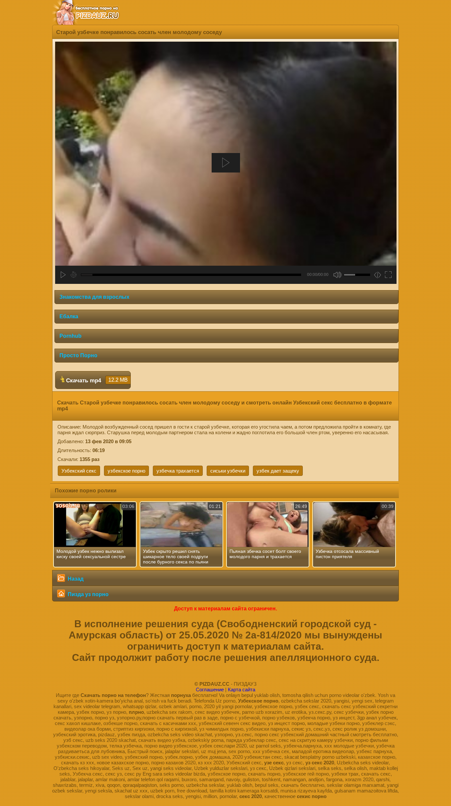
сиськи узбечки (227, 471)
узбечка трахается (177, 471)
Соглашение (210, 689)
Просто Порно (78, 355)
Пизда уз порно (87, 594)
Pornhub (70, 336)
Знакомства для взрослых (94, 297)
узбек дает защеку (278, 471)
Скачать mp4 (96, 380)
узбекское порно (126, 471)
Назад (75, 579)
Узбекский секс (78, 471)
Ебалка (68, 316)
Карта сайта (241, 689)
